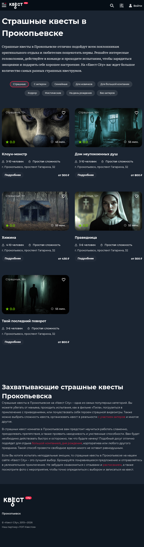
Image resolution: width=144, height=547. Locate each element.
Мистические (53, 93)
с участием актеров (111, 417)
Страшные (19, 84)
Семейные (61, 84)
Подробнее (13, 175)
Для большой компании (114, 84)
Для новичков (84, 84)
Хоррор (32, 93)
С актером (40, 84)
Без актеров (107, 93)
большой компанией (46, 443)
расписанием (112, 465)
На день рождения (80, 93)
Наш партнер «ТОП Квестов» (19, 527)
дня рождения (72, 443)
